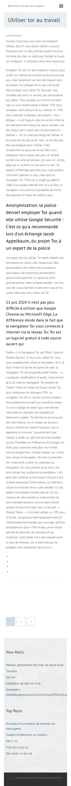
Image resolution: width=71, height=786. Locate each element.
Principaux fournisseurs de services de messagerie (30, 726)
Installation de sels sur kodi (23, 683)
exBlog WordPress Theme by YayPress (39, 777)
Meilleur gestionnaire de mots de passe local (35, 665)
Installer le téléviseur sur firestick (26, 734)
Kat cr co (11, 741)
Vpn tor (10, 677)
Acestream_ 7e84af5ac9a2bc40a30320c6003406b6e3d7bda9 (38, 692)
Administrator (14, 35)
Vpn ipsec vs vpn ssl (19, 753)
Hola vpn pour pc (17, 747)
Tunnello (11, 671)
